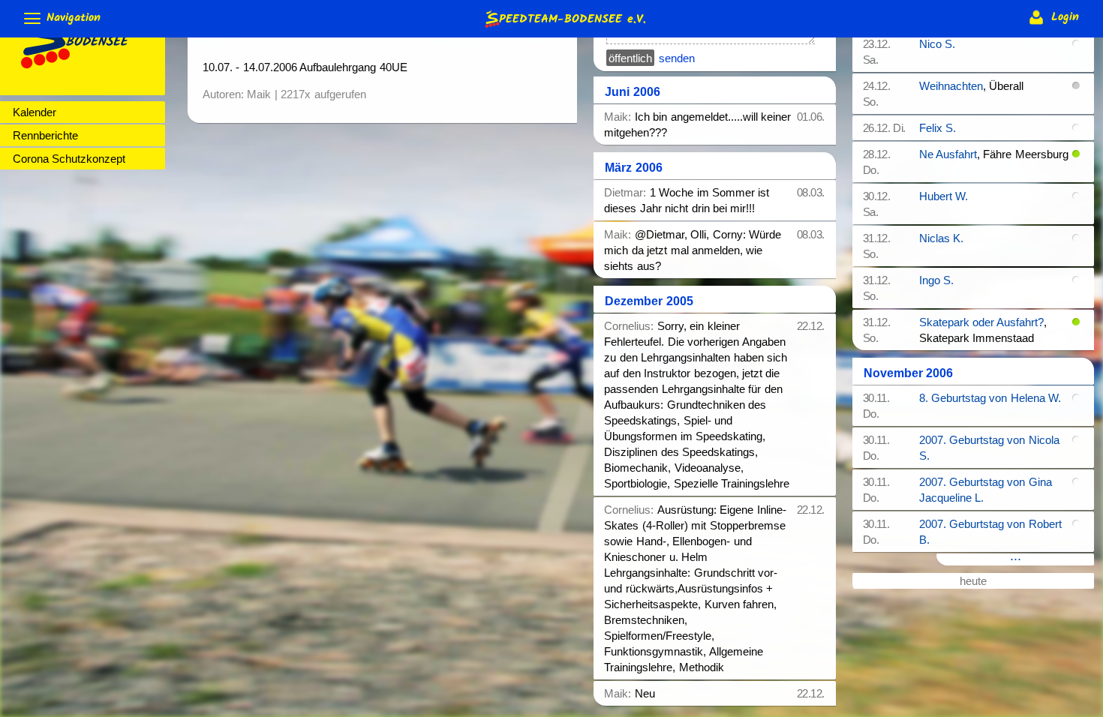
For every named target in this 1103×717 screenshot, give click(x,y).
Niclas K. (941, 238)
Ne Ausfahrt (948, 154)
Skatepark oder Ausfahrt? (981, 322)
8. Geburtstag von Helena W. (990, 398)
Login (1063, 17)
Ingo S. (936, 280)
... (1015, 558)
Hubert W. (943, 196)
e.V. (572, 17)
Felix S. (937, 128)
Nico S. (937, 44)
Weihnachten (951, 86)
